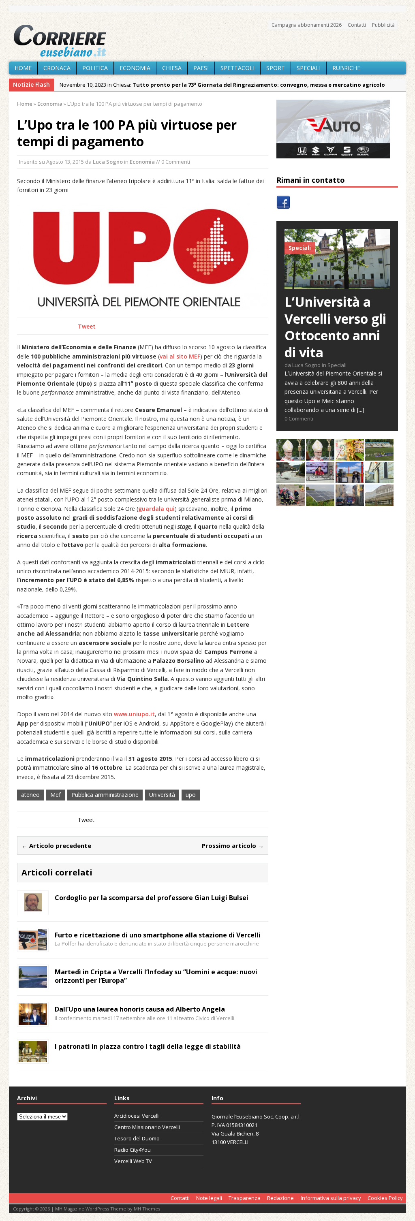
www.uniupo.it (134, 714)
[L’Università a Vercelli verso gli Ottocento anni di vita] (337, 284)
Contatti (357, 24)
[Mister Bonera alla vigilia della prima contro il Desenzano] (320, 478)
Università (162, 794)
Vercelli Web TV (133, 1161)
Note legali (209, 1198)
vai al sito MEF (180, 356)
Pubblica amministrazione (105, 794)
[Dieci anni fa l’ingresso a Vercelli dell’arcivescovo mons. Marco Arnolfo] (290, 456)
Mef (55, 794)
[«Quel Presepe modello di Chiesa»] (320, 456)
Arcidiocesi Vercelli (137, 1115)
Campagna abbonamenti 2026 (307, 24)
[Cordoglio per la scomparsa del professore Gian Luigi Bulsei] (33, 908)
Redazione (280, 1198)
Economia (135, 68)
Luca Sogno (108, 161)
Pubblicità (383, 24)
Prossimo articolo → (233, 845)
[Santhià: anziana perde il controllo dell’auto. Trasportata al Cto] (290, 501)
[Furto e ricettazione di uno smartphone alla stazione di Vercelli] (33, 946)
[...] (360, 410)
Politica (95, 68)
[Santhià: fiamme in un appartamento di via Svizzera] (350, 501)
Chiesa (172, 68)
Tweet (87, 326)
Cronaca (57, 68)
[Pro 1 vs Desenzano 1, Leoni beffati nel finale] (379, 456)
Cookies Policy (385, 1198)
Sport (275, 68)
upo (191, 794)
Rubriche (346, 68)
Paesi (201, 68)
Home (23, 68)
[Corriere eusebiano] (207, 41)
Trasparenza (245, 1198)
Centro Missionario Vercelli (147, 1127)
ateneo (30, 794)
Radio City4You (132, 1149)
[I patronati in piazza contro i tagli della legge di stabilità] (33, 1057)
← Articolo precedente (56, 845)
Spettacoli (237, 68)
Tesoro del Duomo (137, 1138)
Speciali (309, 68)
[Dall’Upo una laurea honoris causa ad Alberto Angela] (33, 1020)
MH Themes (147, 1209)
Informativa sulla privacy (331, 1198)
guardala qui (156, 508)
